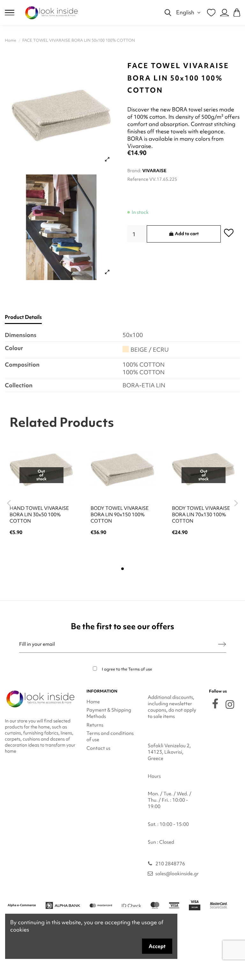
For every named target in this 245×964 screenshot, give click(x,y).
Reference (137, 179)
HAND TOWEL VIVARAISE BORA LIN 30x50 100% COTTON (39, 514)
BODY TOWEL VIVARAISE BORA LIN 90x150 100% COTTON (120, 514)
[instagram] (230, 704)
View (41, 549)
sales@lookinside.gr (177, 873)
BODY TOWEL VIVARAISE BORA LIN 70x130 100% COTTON (201, 514)
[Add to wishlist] (229, 232)
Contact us (98, 748)
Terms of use (140, 669)
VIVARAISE (154, 170)
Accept (157, 946)
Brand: (134, 170)
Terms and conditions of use (110, 736)
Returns (94, 725)
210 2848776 (170, 864)
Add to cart (187, 233)
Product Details (23, 317)
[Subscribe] (222, 644)
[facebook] (215, 703)
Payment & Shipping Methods (108, 713)
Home (93, 702)
